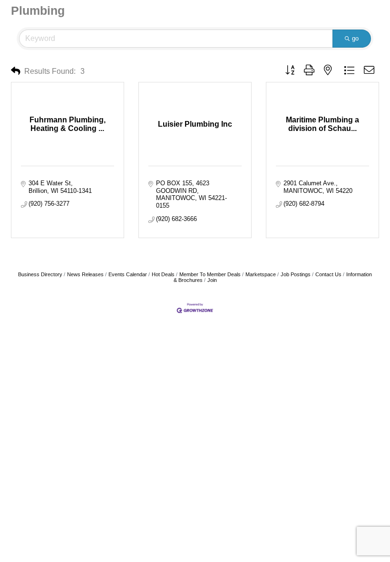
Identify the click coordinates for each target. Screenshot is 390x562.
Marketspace (260, 274)
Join (212, 280)
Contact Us (328, 274)
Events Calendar (127, 274)
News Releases (85, 274)
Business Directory (40, 274)
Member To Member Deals (210, 274)
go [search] (355, 38)
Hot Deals (163, 274)
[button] (15, 71)
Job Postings (296, 274)
